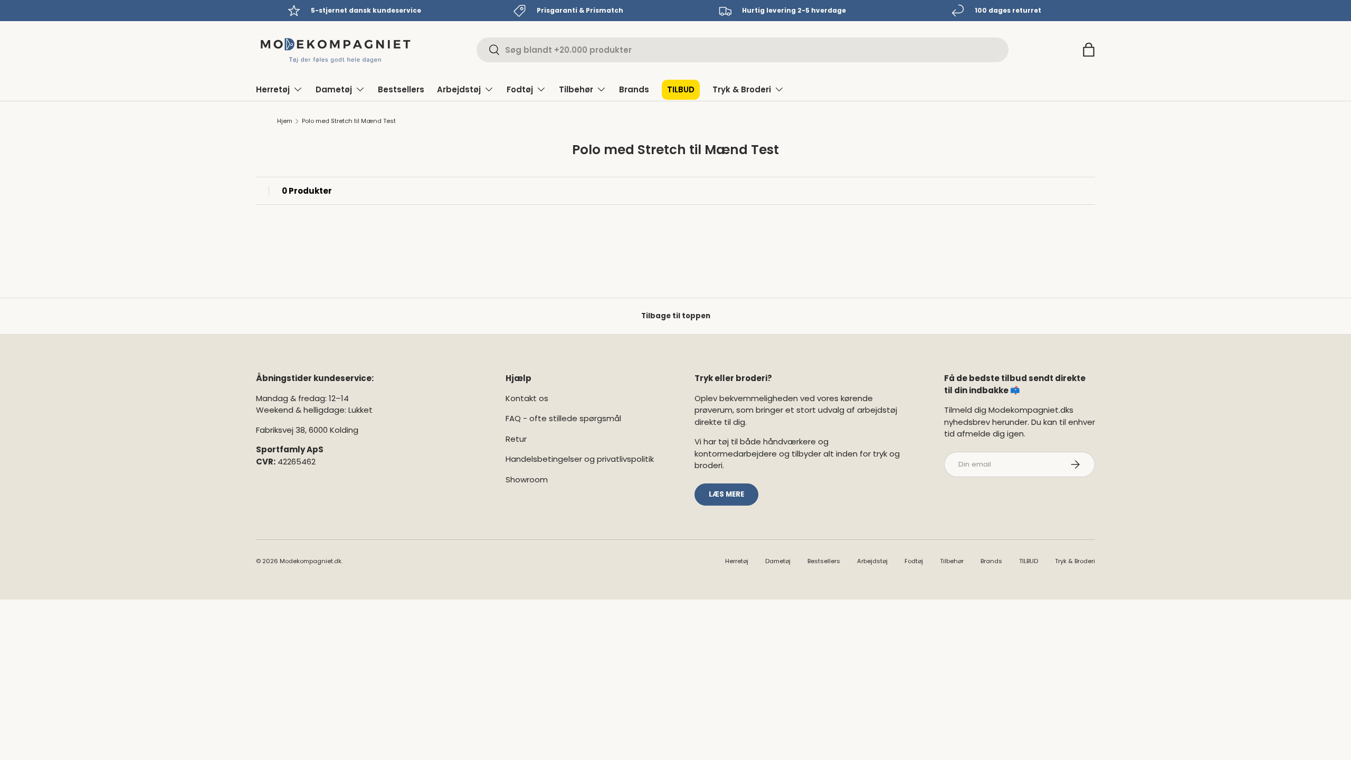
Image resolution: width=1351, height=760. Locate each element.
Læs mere (726, 494)
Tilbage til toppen (675, 316)
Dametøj (334, 89)
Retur (516, 438)
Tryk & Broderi (741, 89)
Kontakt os (527, 398)
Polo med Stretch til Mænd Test (349, 121)
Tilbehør (576, 89)
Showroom (527, 479)
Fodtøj (520, 89)
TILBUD (680, 89)
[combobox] (743, 49)
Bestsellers (401, 89)
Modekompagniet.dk (310, 561)
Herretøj (273, 89)
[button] (1088, 49)
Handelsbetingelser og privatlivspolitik (580, 458)
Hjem (284, 121)
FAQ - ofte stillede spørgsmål (563, 418)
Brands (634, 89)
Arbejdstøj (459, 89)
